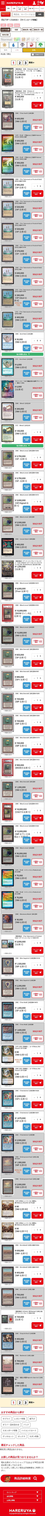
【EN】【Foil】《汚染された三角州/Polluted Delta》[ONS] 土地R (28, 158)
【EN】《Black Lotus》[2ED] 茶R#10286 (27, 473)
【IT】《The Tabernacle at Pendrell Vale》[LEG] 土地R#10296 (28, 290)
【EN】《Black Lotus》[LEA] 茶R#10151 (27, 804)
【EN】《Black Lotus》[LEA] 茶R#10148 (27, 826)
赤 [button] (31, 45)
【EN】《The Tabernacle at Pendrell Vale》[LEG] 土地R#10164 (28, 246)
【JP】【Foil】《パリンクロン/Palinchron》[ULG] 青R (28, 871)
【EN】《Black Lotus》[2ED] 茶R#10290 (27, 451)
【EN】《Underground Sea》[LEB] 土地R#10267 (27, 1157)
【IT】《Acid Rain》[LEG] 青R (24, 359)
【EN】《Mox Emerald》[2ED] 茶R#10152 (27, 759)
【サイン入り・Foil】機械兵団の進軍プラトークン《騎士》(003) (28, 382)
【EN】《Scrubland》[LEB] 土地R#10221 (27, 1267)
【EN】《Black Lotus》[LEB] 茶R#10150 (27, 605)
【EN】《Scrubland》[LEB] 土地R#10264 (27, 1245)
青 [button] (13, 45)
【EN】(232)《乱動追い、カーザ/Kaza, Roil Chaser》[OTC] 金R (27, 1069)
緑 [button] (40, 45)
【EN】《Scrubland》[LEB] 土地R (25, 1289)
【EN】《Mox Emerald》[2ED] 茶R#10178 (27, 737)
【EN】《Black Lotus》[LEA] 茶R (24, 848)
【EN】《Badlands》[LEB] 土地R (24, 1355)
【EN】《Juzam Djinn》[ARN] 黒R (25, 539)
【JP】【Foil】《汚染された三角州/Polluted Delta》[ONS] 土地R (28, 136)
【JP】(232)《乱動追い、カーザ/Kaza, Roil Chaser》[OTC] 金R (27, 1047)
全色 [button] (33, 50)
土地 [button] (16, 50)
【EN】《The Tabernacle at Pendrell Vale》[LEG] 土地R (28, 268)
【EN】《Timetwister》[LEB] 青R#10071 (27, 1113)
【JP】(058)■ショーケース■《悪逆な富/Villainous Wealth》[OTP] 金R (25, 1202)
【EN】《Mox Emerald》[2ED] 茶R (25, 782)
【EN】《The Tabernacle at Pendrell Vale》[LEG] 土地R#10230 (28, 202)
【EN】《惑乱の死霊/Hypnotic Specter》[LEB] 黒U (28, 1378)
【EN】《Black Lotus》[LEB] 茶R (24, 627)
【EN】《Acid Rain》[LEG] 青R (24, 334)
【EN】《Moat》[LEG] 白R (22, 403)
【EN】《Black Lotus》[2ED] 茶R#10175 (27, 495)
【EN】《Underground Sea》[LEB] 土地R (27, 1179)
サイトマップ (11, 1492)
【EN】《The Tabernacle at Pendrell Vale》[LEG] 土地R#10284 (28, 180)
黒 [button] (22, 45)
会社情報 (10, 1496)
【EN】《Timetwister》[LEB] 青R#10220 (27, 1090)
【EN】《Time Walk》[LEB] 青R (24, 1024)
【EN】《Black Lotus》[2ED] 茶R (24, 517)
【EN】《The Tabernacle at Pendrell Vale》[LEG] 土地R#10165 (28, 224)
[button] (37, 54)
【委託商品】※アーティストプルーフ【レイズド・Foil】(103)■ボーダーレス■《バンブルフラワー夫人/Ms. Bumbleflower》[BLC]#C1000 (28, 562)
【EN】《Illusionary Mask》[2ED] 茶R (26, 914)
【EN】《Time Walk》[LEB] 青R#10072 (26, 1002)
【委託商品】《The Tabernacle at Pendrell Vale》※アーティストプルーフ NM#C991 (28, 937)
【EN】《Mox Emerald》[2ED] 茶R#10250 (27, 715)
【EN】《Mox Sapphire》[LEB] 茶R (25, 980)
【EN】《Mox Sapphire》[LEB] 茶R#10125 (27, 958)
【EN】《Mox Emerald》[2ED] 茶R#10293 (27, 693)
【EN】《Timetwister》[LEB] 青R (25, 1135)
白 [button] (4, 45)
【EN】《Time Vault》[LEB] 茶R (24, 113)
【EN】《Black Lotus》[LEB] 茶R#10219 (27, 583)
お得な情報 (11, 1500)
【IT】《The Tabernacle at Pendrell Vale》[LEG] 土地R (28, 312)
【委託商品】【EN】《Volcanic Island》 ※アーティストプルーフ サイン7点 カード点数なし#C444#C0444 (29, 70)
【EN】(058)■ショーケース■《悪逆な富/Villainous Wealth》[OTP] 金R (25, 1224)
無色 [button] (5, 50)
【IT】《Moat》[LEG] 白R (22, 425)
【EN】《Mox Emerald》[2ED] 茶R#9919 (27, 649)
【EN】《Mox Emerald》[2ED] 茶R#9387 (27, 671)
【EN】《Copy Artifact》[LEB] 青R (25, 1333)
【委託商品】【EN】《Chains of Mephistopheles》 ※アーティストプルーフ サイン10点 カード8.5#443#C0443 (29, 92)
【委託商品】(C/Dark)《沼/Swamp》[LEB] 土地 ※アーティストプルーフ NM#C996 (28, 1312)
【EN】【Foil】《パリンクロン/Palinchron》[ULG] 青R (28, 893)
